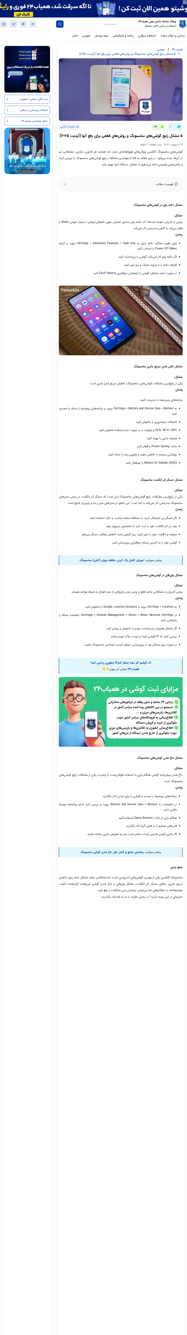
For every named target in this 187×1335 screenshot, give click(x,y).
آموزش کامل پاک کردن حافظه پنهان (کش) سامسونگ (111, 560)
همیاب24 (133, 669)
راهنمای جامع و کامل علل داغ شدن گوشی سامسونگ (112, 852)
